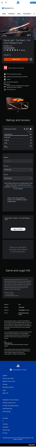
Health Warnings (8, 343)
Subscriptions (27, 13)
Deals (19, 13)
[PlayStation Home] (18, 2)
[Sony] (32, 446)
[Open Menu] (2, 2)
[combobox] (18, 161)
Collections (11, 13)
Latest (4, 13)
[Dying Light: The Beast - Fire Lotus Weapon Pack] (18, 104)
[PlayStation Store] (8, 8)
